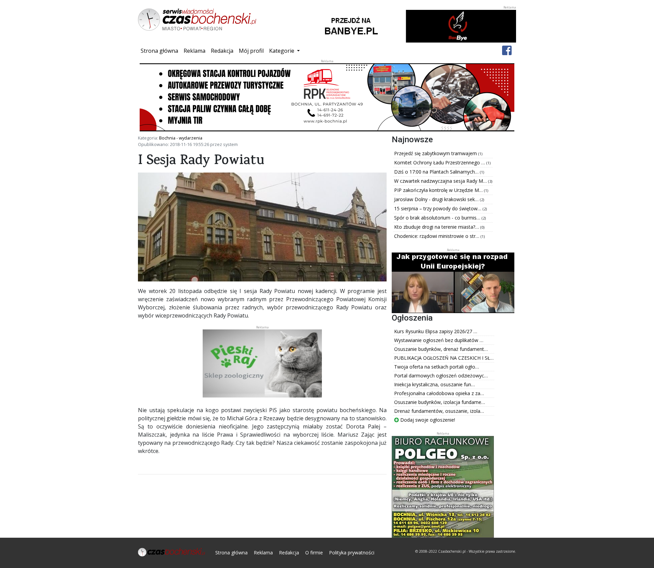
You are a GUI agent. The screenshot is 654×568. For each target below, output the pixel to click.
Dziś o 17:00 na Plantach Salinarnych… (437, 171)
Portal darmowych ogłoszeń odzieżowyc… (441, 375)
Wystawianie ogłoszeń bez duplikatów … (438, 340)
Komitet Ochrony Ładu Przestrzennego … (440, 162)
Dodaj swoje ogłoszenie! (427, 420)
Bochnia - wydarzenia (180, 138)
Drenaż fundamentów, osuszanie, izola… (439, 411)
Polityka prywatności (351, 552)
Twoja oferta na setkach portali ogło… (436, 366)
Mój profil (251, 50)
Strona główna (161, 50)
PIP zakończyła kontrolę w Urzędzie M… (439, 190)
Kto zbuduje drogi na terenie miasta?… (437, 227)
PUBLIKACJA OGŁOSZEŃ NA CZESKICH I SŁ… (444, 358)
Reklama (194, 50)
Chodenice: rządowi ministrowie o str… (437, 236)
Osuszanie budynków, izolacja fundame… (439, 402)
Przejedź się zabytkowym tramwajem (436, 153)
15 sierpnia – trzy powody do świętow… (438, 208)
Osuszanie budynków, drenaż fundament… (441, 349)
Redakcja (222, 50)
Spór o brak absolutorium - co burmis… (438, 217)
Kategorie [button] (282, 50)
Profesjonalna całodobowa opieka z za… (439, 393)
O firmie (314, 552)
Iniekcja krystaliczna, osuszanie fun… (434, 384)
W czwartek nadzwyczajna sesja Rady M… (441, 181)
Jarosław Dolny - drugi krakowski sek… (437, 199)
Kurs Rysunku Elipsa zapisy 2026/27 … (435, 331)
